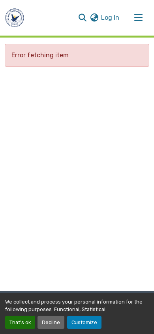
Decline (51, 322)
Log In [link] (110, 17)
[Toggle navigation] (138, 17)
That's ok (20, 322)
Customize (84, 322)
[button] (14, 18)
